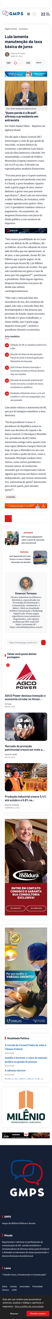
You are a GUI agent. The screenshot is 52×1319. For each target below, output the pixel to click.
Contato (13, 1286)
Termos (5, 1290)
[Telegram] (29, 518)
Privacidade (37, 1286)
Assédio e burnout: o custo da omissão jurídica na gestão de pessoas (26, 1053)
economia (23, 29)
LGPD (14, 1290)
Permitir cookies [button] (37, 1313)
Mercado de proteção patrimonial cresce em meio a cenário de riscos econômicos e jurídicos (26, 383)
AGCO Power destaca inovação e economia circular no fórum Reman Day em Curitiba (27, 370)
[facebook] (15, 518)
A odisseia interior (15, 1064)
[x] (22, 518)
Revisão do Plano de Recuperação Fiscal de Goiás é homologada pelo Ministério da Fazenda (27, 357)
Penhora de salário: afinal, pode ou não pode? (24, 1075)
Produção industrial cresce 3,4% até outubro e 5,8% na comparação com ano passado (27, 396)
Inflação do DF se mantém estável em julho (28, 347)
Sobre (4, 1286)
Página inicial (11, 29)
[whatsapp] (36, 518)
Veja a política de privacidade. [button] (29, 1306)
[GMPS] (13, 15)
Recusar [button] (14, 1313)
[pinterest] (43, 518)
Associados (25, 1286)
